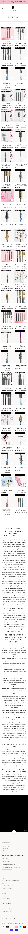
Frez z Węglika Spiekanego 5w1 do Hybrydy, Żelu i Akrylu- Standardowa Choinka (21, 185)
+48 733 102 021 (6, 839)
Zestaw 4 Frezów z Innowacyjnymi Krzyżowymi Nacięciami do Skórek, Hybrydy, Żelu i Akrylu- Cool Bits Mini (7, 490)
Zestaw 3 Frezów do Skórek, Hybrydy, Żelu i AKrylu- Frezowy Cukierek (20, 490)
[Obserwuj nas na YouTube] (14, 919)
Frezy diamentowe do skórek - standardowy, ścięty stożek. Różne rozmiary (7, 83)
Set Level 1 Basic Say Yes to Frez (7, 448)
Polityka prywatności (7, 888)
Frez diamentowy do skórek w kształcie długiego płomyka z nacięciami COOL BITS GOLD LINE (20, 285)
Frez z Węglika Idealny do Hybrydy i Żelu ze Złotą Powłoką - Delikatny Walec (20, 205)
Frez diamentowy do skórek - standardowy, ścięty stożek (20, 83)
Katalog (3, 914)
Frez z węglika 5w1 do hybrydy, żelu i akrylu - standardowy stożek (20, 144)
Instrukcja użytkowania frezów (9, 885)
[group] (14, 813)
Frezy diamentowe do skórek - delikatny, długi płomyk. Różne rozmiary (21, 165)
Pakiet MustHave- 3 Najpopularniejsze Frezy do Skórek (7, 205)
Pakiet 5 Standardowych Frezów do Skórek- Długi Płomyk (7, 42)
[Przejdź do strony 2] (22, 519)
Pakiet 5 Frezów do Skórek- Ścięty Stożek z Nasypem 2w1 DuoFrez (20, 265)
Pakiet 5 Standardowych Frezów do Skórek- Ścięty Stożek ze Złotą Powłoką (20, 305)
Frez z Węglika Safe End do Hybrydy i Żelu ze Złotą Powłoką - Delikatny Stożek (7, 245)
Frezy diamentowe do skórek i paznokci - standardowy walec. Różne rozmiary (7, 468)
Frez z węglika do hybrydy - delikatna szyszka (21, 366)
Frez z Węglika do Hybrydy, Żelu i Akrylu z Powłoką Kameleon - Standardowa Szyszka (7, 225)
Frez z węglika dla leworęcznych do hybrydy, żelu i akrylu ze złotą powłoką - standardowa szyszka (21, 428)
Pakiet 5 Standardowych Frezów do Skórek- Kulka (20, 325)
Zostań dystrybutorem (7, 911)
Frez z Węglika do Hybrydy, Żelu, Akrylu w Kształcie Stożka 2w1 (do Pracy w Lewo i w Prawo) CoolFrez (20, 245)
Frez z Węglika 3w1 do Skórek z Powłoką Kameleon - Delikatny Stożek (20, 346)
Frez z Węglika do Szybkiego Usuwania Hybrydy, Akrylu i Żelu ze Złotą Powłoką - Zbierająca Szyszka (7, 124)
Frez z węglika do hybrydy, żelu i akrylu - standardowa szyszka (21, 124)
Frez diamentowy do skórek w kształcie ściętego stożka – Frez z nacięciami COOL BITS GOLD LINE (7, 428)
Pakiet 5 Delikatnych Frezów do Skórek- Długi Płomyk (7, 62)
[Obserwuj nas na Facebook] (2, 919)
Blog (3, 878)
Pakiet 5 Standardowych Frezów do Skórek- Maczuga (7, 408)
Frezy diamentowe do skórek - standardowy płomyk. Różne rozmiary (21, 62)
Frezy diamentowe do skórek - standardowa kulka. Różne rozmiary (7, 366)
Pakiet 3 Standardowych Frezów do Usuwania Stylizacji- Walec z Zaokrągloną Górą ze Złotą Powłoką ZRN (7, 185)
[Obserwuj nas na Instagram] (6, 919)
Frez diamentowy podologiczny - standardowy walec (20, 408)
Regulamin (4, 891)
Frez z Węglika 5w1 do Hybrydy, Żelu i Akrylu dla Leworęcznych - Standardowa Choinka (20, 468)
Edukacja (4, 883)
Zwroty (3, 896)
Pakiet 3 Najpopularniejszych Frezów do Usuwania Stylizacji (21, 510)
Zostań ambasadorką (7, 909)
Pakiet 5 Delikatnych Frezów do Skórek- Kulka (7, 387)
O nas (3, 906)
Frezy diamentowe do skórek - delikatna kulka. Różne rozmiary (7, 510)
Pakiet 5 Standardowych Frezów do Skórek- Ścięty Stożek (7, 104)
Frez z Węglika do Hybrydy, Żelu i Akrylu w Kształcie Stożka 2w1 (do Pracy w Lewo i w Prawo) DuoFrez (7, 305)
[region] (14, 813)
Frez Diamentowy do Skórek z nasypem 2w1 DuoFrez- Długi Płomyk (7, 346)
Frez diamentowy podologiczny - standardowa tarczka (20, 448)
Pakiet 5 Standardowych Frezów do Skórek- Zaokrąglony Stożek (20, 387)
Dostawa (4, 893)
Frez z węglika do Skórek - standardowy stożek (7, 285)
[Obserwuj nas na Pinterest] (10, 919)
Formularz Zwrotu (6, 898)
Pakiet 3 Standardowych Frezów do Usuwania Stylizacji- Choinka (20, 104)
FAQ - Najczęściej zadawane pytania (10, 880)
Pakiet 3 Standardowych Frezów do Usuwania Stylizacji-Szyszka (21, 42)
